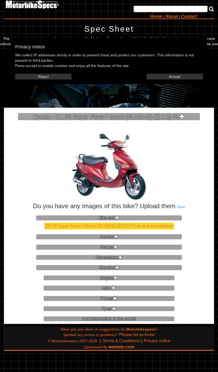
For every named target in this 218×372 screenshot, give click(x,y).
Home (156, 16)
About (171, 16)
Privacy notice (157, 340)
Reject (43, 76)
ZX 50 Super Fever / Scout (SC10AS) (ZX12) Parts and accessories (109, 226)
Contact (189, 16)
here (181, 207)
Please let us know (137, 334)
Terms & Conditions (121, 340)
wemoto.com (121, 347)
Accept (174, 76)
